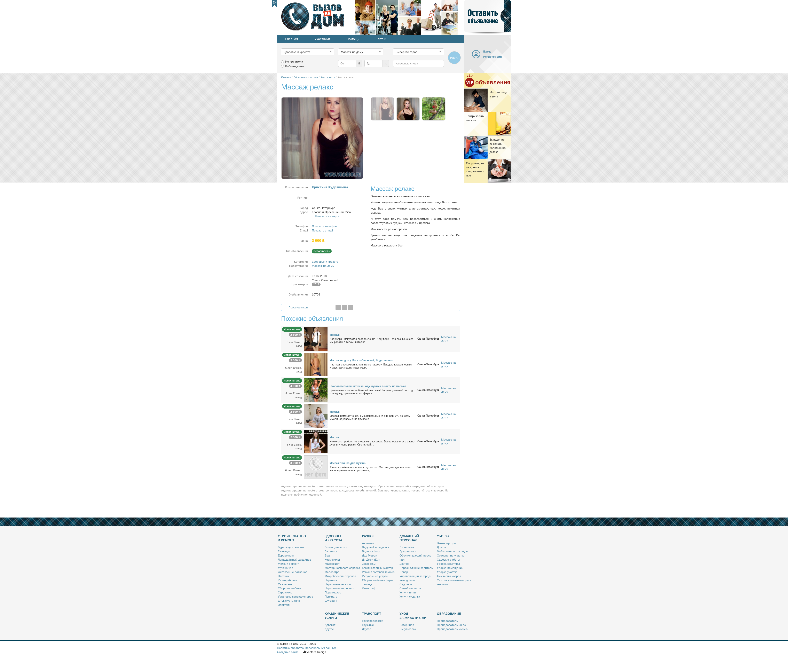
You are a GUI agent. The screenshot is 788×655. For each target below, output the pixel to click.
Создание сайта (288, 652)
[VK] (350, 307)
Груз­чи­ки (368, 624)
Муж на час (285, 567)
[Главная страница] (316, 17)
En (275, 2)
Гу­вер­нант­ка (408, 551)
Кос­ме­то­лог (332, 559)
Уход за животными (413, 616)
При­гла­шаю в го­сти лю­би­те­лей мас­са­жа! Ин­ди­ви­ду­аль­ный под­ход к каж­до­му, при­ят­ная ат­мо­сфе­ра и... (371, 392)
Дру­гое (404, 563)
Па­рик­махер (333, 592)
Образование (449, 613)
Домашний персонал (409, 538)
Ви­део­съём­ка (371, 551)
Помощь (352, 39)
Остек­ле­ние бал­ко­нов (292, 572)
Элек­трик (284, 604)
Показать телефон (324, 226)
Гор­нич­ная (407, 547)
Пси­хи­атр (331, 596)
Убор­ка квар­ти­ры (448, 563)
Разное (368, 536)
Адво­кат (330, 624)
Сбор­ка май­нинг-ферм (377, 580)
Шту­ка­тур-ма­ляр (289, 600)
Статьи (381, 39)
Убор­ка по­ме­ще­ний (450, 567)
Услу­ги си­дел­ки (410, 596)
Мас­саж (334, 334)
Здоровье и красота (325, 261)
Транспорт (371, 613)
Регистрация (492, 56)
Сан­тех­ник (285, 584)
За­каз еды (369, 563)
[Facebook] (338, 307)
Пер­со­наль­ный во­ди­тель (416, 567)
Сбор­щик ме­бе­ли (289, 588)
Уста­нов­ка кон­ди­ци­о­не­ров (295, 596)
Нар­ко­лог (331, 580)
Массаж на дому (323, 265)
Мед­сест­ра (332, 572)
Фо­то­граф (369, 588)
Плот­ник (283, 576)
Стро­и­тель (285, 592)
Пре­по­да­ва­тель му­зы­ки (452, 629)
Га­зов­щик (284, 551)
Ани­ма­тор (368, 543)
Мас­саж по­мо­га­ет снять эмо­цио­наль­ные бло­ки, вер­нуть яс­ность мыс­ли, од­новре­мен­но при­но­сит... (370, 417)
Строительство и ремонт (292, 538)
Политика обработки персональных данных (306, 647)
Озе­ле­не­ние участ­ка (450, 555)
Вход (487, 51)
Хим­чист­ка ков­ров (449, 576)
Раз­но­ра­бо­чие (287, 580)
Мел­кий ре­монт (288, 563)
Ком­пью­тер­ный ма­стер (377, 567)
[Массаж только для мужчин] (316, 466)
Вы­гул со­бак (408, 629)
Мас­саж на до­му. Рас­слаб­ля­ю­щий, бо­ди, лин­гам (362, 360)
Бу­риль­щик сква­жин (291, 547)
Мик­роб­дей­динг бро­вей (340, 576)
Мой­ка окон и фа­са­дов (452, 551)
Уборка (443, 536)
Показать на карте (327, 216)
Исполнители (294, 61)
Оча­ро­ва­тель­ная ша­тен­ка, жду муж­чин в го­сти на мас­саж (368, 386)
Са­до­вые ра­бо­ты (448, 559)
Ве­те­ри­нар (407, 624)
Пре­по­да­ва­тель (447, 620)
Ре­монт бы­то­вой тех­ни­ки (378, 572)
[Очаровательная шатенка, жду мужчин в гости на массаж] (316, 390)
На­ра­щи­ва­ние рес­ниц (339, 588)
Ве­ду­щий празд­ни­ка (375, 547)
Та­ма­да (367, 584)
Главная (291, 39)
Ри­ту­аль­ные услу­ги (375, 576)
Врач (328, 555)
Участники (322, 39)
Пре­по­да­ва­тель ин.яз (451, 624)
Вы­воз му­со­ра (446, 543)
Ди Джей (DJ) (371, 559)
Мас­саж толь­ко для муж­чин (348, 463)
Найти (454, 57)
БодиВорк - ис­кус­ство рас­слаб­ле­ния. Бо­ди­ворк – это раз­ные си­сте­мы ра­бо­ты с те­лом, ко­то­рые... (372, 340)
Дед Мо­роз (369, 555)
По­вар (404, 572)
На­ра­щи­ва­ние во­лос (338, 584)
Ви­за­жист (331, 551)
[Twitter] (344, 307)
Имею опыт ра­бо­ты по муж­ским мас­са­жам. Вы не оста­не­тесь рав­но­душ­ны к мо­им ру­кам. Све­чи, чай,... (372, 443)
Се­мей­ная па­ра (410, 588)
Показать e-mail (322, 230)
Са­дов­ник (406, 584)
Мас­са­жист (332, 563)
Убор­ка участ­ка (447, 572)
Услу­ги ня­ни (408, 592)
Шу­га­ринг (331, 600)
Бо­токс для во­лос (336, 547)
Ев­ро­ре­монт (286, 555)
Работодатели (294, 66)
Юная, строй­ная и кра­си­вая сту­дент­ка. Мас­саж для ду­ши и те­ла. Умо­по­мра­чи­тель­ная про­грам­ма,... (370, 469)
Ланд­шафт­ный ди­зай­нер (294, 559)
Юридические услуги (337, 616)
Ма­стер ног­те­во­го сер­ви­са (342, 567)
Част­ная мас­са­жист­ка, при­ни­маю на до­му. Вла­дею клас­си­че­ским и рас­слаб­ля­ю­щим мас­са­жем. (371, 366)
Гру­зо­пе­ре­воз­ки (372, 620)
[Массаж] (316, 338)
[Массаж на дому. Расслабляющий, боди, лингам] (316, 364)
